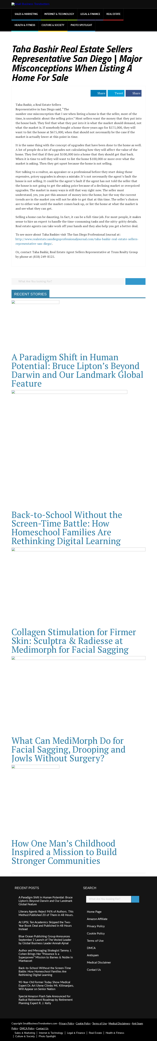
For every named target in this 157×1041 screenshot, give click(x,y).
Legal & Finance (90, 14)
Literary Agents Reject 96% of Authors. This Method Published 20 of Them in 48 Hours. (46, 913)
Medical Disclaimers (119, 1023)
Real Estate (113, 14)
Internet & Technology (59, 14)
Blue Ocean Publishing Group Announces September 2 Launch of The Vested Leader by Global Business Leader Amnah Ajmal (45, 940)
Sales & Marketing (26, 14)
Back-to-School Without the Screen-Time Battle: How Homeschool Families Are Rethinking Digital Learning (66, 528)
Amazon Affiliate (97, 919)
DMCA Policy (27, 1028)
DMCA (91, 948)
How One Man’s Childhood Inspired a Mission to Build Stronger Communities (64, 852)
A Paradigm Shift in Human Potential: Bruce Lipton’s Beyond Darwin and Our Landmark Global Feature (77, 370)
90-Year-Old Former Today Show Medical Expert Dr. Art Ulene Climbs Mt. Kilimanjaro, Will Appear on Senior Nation (46, 986)
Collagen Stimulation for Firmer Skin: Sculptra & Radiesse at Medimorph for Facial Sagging (73, 640)
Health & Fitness (25, 25)
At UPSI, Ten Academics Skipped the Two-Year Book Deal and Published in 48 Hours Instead (45, 926)
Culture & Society (53, 25)
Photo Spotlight (81, 25)
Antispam (93, 955)
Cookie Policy (96, 933)
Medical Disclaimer (99, 962)
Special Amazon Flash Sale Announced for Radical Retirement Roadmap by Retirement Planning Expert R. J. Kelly (46, 1000)
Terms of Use (95, 940)
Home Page (94, 911)
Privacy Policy (96, 926)
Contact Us (94, 969)
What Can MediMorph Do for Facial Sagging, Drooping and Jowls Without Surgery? (68, 749)
